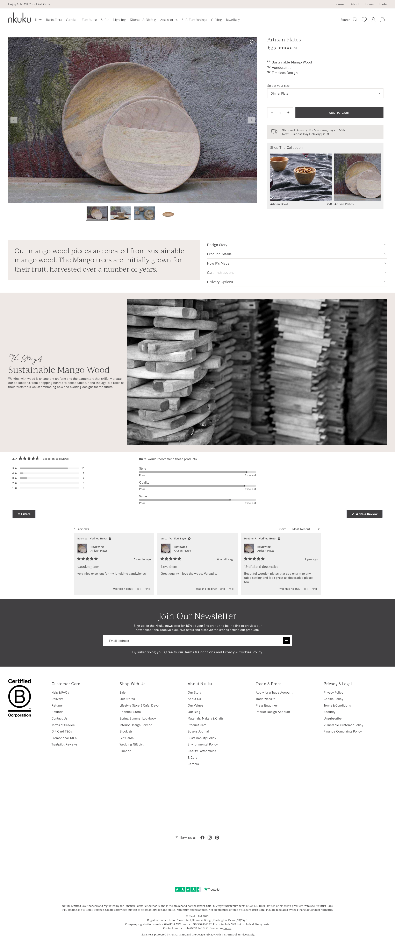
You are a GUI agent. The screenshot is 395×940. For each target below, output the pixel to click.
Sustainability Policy (202, 738)
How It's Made (218, 263)
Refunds (57, 711)
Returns (57, 705)
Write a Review (369, 515)
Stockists (126, 731)
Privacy (229, 651)
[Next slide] (251, 120)
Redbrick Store (130, 711)
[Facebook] (202, 837)
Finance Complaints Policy (343, 731)
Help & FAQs (60, 692)
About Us (194, 698)
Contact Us (59, 718)
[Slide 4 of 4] (168, 213)
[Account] (373, 19)
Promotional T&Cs (64, 738)
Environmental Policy (203, 744)
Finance (125, 751)
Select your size (278, 85)
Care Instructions (220, 272)
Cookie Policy (333, 698)
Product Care (197, 725)
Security (329, 711)
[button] (331, 47)
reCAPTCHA (178, 934)
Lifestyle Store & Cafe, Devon (140, 705)
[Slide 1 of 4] (97, 213)
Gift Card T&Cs (61, 731)
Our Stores (127, 698)
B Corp (192, 757)
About (355, 4)
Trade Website (265, 698)
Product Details (219, 253)
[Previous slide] (13, 120)
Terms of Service (63, 725)
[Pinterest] (217, 837)
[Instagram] (209, 837)
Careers (193, 764)
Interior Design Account (273, 711)
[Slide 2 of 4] (120, 213)
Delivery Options (220, 281)
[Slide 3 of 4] (144, 213)
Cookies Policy (250, 651)
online (227, 928)
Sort (283, 529)
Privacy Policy (333, 692)
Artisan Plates (99, 550)
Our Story (194, 692)
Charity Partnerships (202, 751)
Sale (123, 692)
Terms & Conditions (199, 651)
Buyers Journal (198, 731)
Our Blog (194, 711)
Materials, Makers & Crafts (205, 718)
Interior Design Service (136, 725)
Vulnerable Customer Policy (343, 725)
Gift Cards (127, 738)
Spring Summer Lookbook (138, 718)
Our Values (195, 705)
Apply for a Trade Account (274, 692)
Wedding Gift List (132, 744)
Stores (369, 4)
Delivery (57, 698)
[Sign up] (286, 640)
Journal (340, 4)
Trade (383, 4)
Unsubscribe (333, 718)
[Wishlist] (364, 19)
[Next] (316, 564)
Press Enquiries (267, 705)
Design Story (217, 244)
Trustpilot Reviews (64, 744)
